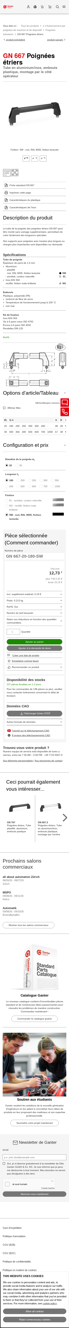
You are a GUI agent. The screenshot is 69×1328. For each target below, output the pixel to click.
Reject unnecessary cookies (34, 1319)
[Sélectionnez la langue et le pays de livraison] (35, 6)
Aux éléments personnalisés (18, 760)
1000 (57, 486)
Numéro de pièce (14, 550)
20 (10, 465)
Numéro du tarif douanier (20, 613)
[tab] (26, 158)
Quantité (25, 631)
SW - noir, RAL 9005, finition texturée (25, 517)
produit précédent (15, 39)
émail (5, 1149)
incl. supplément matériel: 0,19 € (24, 594)
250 (34, 480)
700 (45, 486)
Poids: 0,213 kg (15, 600)
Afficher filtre (14, 408)
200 (23, 480)
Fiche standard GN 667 (22, 185)
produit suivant (55, 39)
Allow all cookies (35, 1311)
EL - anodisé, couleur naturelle (25, 500)
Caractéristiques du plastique (25, 200)
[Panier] (50, 6)
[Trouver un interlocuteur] (65, 402)
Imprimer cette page (20, 192)
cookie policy (50, 1303)
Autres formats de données (21, 722)
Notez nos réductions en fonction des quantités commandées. (31, 621)
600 (34, 486)
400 (11, 486)
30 (20, 465)
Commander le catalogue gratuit (34, 1018)
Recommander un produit (25, 667)
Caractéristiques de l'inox (23, 207)
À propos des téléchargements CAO (31, 735)
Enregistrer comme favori (25, 661)
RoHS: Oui (12, 606)
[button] (28, 6)
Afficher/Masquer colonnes (47, 403)
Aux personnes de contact (48, 760)
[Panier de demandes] (42, 6)
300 (45, 480)
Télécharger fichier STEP (37, 713)
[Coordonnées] (65, 412)
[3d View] (60, 347)
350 (57, 480)
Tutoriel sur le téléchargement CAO (30, 730)
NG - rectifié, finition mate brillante (22, 507)
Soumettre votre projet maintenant (34, 1123)
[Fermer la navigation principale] (64, 6)
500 (23, 486)
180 (11, 480)
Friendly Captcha (48, 1188)
